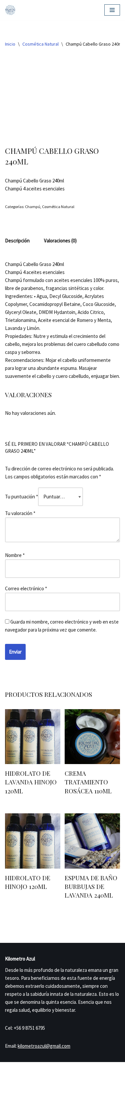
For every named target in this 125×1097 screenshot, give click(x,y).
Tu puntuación (21, 496)
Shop (33, 1082)
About (73, 1082)
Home (12, 1082)
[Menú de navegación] (112, 10)
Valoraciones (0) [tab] (60, 240)
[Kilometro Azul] (10, 10)
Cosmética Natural (40, 44)
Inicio (10, 44)
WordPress (81, 1068)
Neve (37, 1068)
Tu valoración (20, 513)
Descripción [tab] (17, 240)
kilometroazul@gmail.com (44, 1046)
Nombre (15, 555)
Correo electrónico (26, 588)
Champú (32, 206)
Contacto (99, 1082)
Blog (53, 1082)
